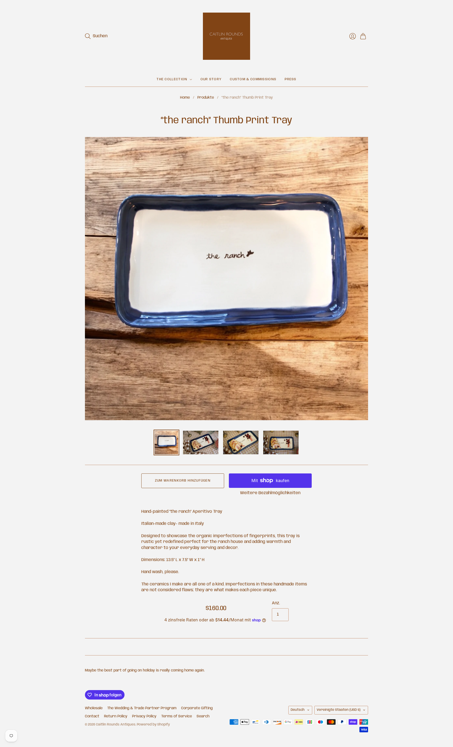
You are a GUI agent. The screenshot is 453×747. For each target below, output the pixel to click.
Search (203, 716)
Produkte (205, 97)
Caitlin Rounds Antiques (116, 724)
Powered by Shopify (153, 724)
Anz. (276, 603)
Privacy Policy (144, 716)
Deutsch (298, 710)
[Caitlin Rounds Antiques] (226, 36)
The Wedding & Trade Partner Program (141, 708)
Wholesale (94, 708)
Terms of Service (176, 716)
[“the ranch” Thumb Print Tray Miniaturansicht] (166, 442)
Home (185, 97)
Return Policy (115, 716)
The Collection (172, 79)
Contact (92, 716)
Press (290, 79)
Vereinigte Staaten (338, 710)
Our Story (211, 79)
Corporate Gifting (197, 708)
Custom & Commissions (253, 79)
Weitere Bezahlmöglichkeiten (270, 493)
